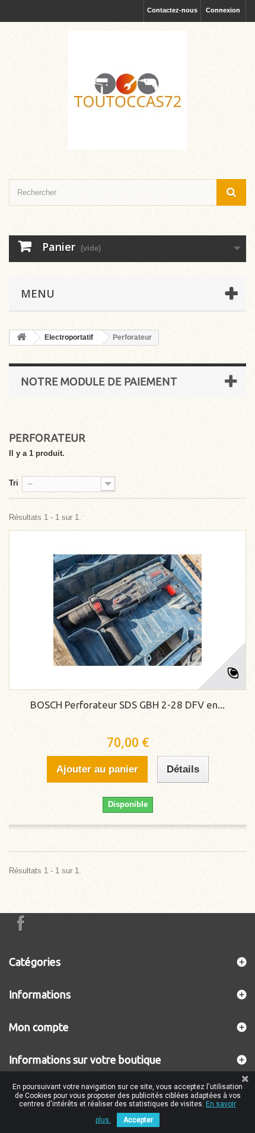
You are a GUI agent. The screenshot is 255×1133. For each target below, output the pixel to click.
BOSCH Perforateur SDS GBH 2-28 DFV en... (127, 704)
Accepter (138, 1120)
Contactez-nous (172, 10)
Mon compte (39, 1027)
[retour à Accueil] (21, 337)
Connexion (223, 10)
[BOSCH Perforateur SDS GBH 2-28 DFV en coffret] (127, 610)
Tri (13, 482)
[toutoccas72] (127, 90)
